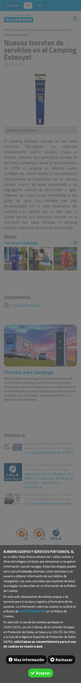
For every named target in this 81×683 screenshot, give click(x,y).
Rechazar (64, 660)
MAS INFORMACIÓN (32, 611)
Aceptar (43, 673)
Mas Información (29, 660)
